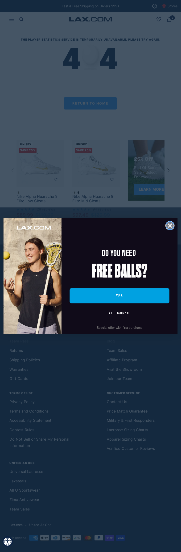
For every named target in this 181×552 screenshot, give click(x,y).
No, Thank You (119, 313)
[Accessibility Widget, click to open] (7, 541)
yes (119, 296)
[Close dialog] (170, 226)
